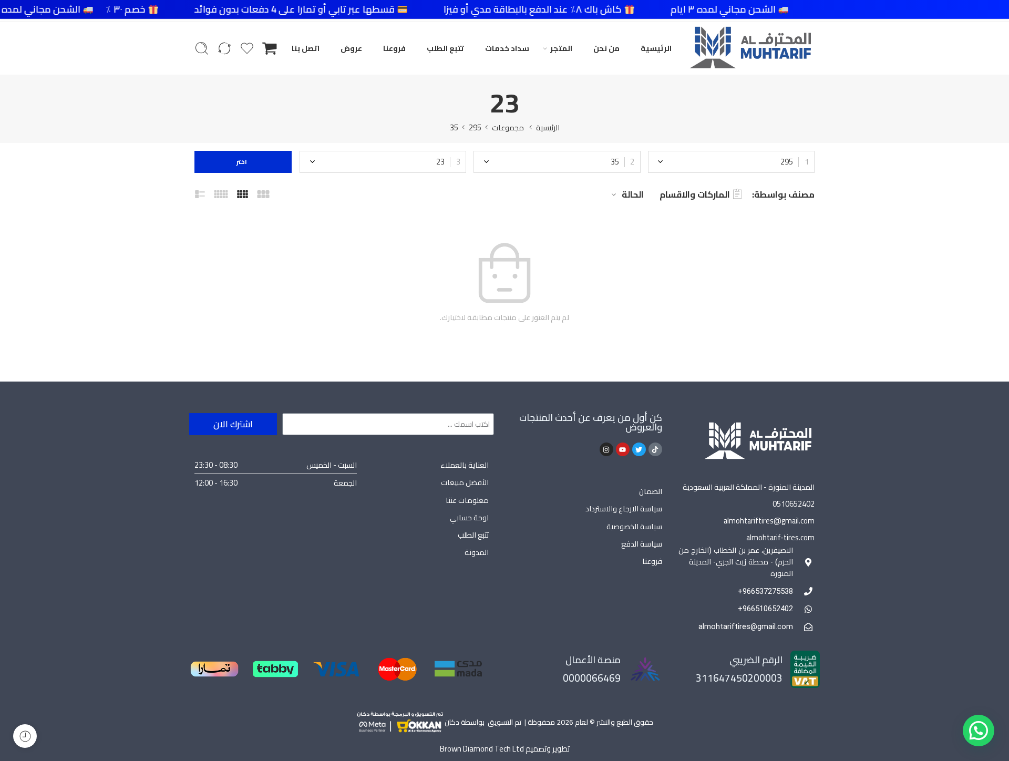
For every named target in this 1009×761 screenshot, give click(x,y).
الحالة (633, 194)
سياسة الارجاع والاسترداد (623, 508)
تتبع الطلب (445, 48)
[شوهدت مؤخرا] (25, 736)
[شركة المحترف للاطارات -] (750, 48)
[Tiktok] (655, 449)
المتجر (561, 48)
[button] (978, 730)
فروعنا (394, 48)
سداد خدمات (507, 48)
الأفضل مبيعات (465, 482)
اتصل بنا (306, 48)
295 (475, 127)
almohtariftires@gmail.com (769, 520)
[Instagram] (606, 449)
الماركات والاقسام (695, 194)
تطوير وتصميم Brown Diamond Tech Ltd (505, 748)
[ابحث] (201, 48)
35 (454, 127)
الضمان (650, 491)
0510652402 (794, 504)
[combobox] (731, 162)
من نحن (606, 48)
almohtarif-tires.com (780, 537)
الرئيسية (656, 48)
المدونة (477, 552)
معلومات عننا (467, 500)
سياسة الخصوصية (634, 526)
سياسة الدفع (641, 544)
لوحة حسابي (469, 517)
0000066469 (592, 678)
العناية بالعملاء (464, 465)
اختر (243, 162)
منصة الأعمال (593, 660)
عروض (351, 48)
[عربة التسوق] (269, 48)
